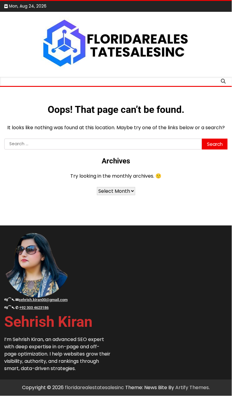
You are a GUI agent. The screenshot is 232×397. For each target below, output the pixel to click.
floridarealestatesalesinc (94, 387)
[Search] (222, 81)
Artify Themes (192, 387)
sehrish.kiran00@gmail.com (43, 299)
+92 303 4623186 (34, 307)
